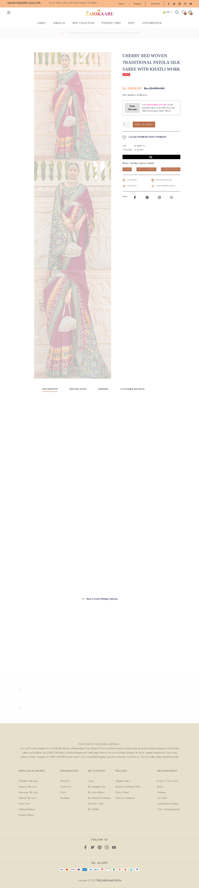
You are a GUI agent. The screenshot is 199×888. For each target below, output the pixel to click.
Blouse (160, 787)
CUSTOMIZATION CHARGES (171, 169)
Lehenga (161, 792)
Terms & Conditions (125, 798)
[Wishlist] (183, 12)
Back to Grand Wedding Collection (102, 599)
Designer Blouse (26, 815)
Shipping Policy (123, 781)
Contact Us (65, 787)
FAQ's (63, 792)
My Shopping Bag (96, 787)
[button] (169, 124)
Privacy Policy (122, 792)
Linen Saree (24, 804)
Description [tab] (50, 389)
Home (62, 33)
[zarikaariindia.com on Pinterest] (180, 3)
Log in (91, 781)
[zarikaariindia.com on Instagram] (185, 3)
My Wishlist (93, 809)
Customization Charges (168, 804)
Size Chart (162, 798)
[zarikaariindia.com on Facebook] (169, 3)
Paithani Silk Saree (27, 798)
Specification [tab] (78, 389)
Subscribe (155, 3)
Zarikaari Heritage (27, 809)
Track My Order (96, 804)
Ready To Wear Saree (168, 781)
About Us (64, 781)
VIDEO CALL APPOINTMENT (146, 169)
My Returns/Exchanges (99, 798)
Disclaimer (65, 798)
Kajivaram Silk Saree (28, 792)
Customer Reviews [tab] (132, 389)
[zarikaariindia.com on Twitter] (174, 3)
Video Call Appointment (168, 809)
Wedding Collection (28, 781)
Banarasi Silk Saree (28, 787)
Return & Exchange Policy (128, 787)
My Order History (96, 792)
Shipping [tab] (103, 389)
